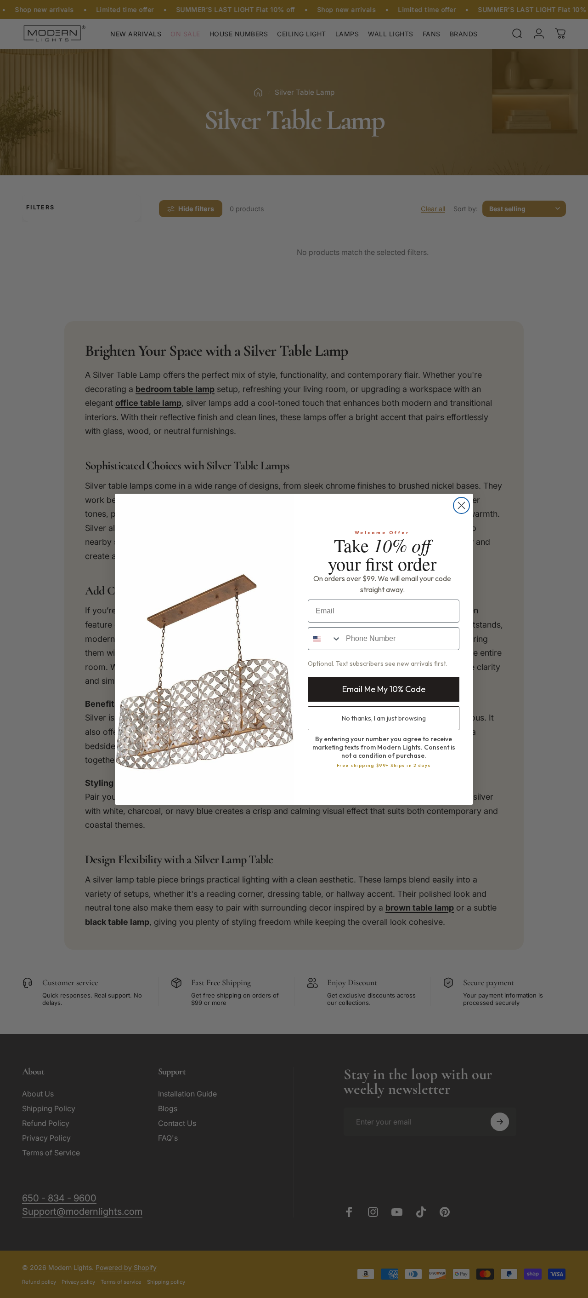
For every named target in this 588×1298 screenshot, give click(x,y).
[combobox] (324, 639)
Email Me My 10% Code (383, 689)
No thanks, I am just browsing (384, 718)
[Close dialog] (461, 505)
